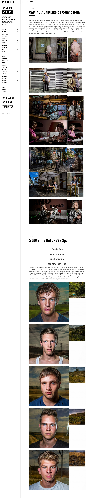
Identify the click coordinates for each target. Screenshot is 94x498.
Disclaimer (11, 114)
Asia (6, 16)
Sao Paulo (10, 45)
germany (11, 23)
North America (6, 17)
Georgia (4, 91)
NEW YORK (10, 36)
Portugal (4, 85)
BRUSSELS (4, 83)
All (3, 16)
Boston (4, 69)
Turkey (4, 63)
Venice (4, 89)
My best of (8, 97)
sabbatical (5, 23)
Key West (4, 47)
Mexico (4, 24)
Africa (9, 16)
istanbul (10, 38)
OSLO (10, 56)
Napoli (10, 80)
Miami (10, 43)
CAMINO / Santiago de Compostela (54, 12)
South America (6, 19)
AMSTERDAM (5, 60)
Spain (10, 54)
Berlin (10, 29)
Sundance (10, 76)
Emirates (10, 72)
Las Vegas (10, 74)
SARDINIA (10, 58)
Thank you (8, 106)
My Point (7, 102)
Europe (4, 21)
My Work (7, 8)
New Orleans (10, 41)
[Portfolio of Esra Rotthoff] (8, 2)
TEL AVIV (4, 65)
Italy (3, 87)
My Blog (31, 2)
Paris (10, 49)
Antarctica (13, 19)
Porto (10, 52)
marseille (4, 78)
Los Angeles (10, 34)
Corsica (10, 32)
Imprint (7, 114)
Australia (9, 21)
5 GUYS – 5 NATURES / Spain (49, 240)
